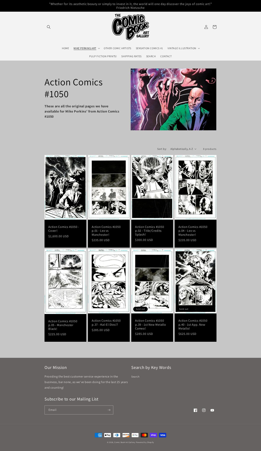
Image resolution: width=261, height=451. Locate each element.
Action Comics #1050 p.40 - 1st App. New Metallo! (192, 324)
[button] (49, 27)
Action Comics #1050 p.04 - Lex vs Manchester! (192, 230)
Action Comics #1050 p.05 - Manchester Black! (62, 325)
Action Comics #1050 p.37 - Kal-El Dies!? (106, 322)
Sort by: (161, 149)
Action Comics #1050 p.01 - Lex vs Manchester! (106, 230)
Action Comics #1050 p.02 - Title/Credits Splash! (149, 230)
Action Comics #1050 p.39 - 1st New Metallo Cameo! (150, 324)
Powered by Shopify (145, 442)
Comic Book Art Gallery (124, 442)
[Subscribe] (109, 409)
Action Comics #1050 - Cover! (63, 228)
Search (135, 376)
